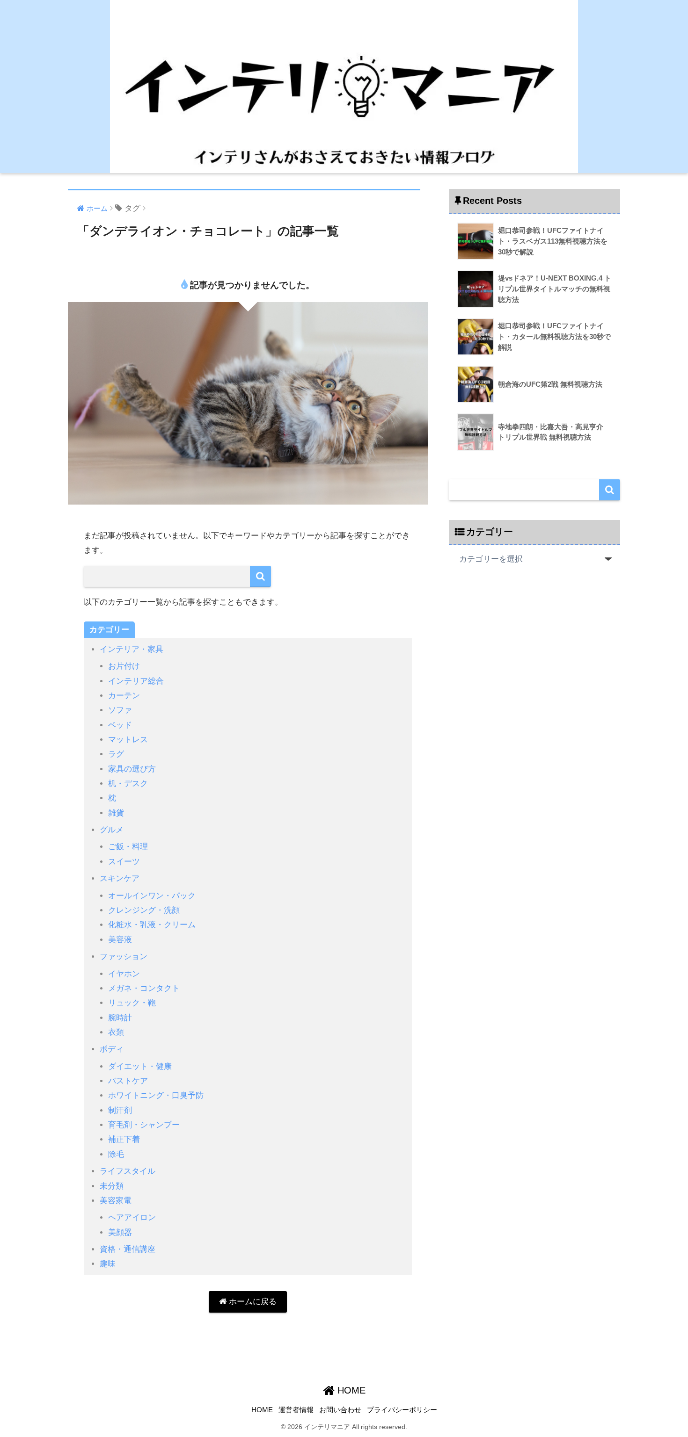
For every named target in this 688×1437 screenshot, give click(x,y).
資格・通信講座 (127, 1249)
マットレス (128, 739)
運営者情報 (296, 1410)
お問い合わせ (340, 1410)
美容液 (120, 939)
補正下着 (124, 1139)
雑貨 (116, 813)
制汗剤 (120, 1110)
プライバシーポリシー (402, 1410)
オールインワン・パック (152, 895)
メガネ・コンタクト (144, 988)
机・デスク (128, 783)
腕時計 (120, 1017)
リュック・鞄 (132, 1002)
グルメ (112, 829)
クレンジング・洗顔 (144, 910)
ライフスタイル (127, 1171)
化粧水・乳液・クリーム (152, 924)
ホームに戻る (252, 1301)
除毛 (116, 1154)
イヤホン (124, 973)
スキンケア (119, 878)
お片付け (124, 666)
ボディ (112, 1049)
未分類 (112, 1186)
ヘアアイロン (132, 1217)
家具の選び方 (132, 769)
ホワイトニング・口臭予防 (156, 1095)
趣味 (108, 1263)
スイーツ (124, 861)
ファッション (123, 956)
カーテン (124, 695)
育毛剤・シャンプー (144, 1124)
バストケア (128, 1080)
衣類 (116, 1032)
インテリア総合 (136, 681)
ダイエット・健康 (140, 1066)
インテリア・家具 (131, 649)
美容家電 (116, 1200)
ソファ (120, 710)
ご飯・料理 (128, 846)
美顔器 (120, 1232)
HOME (350, 1390)
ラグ (116, 754)
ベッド (120, 725)
